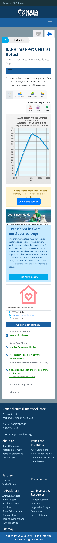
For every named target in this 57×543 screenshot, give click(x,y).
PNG (38, 110)
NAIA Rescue (37, 461)
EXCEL (46, 110)
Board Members (10, 445)
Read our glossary (28, 276)
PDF (30, 110)
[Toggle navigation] (50, 23)
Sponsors (7, 480)
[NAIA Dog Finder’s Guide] (28, 215)
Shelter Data (19, 40)
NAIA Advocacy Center (42, 457)
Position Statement (12, 453)
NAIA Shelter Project (41, 453)
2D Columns (19, 97)
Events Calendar (39, 499)
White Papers (9, 499)
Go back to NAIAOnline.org (13, 3)
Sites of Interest (39, 514)
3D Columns (32, 97)
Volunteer (36, 503)
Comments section (28, 201)
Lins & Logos (9, 457)
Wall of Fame (9, 484)
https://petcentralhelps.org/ (24, 315)
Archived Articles (11, 495)
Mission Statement (12, 449)
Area (42, 97)
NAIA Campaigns (39, 449)
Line (9, 97)
